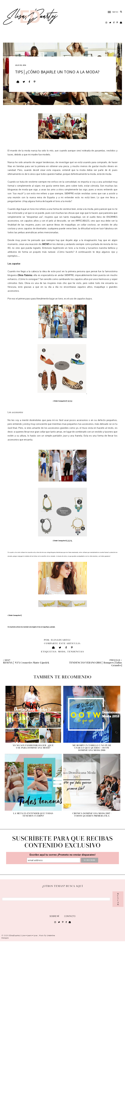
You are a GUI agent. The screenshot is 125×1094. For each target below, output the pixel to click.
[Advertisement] (62, 1017)
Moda (62, 652)
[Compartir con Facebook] (29, 82)
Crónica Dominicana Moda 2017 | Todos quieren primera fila (91, 814)
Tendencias (75, 652)
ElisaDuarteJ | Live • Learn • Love (23, 935)
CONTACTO (69, 916)
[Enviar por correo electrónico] (18, 82)
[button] (112, 12)
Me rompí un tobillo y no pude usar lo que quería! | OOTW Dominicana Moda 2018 (91, 748)
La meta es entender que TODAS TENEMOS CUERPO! (33, 814)
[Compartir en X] (24, 82)
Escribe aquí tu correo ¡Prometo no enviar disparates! (63, 854)
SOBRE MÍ (54, 916)
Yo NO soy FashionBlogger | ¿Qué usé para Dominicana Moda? (33, 746)
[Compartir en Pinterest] (34, 82)
